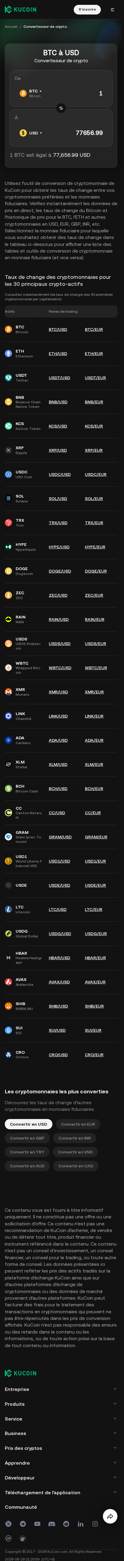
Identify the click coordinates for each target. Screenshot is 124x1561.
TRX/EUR (94, 522)
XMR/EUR (94, 691)
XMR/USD (58, 691)
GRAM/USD (60, 836)
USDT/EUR (95, 377)
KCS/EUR (94, 426)
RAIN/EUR (94, 619)
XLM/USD (58, 764)
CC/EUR (93, 812)
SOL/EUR (94, 498)
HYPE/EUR (95, 546)
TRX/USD (58, 522)
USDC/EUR (96, 474)
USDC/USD (60, 474)
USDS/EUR (95, 643)
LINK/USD (58, 716)
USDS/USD (59, 643)
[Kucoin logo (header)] (20, 9)
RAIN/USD (59, 619)
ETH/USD (58, 353)
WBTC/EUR (96, 667)
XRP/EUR (94, 450)
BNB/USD (58, 401)
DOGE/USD (60, 571)
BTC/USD (58, 329)
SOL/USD (58, 498)
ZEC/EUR (94, 595)
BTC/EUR (94, 329)
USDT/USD (59, 377)
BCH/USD (58, 788)
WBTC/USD (60, 667)
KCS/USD (58, 426)
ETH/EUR (94, 353)
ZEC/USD (58, 595)
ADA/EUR (94, 740)
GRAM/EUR (96, 836)
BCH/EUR (94, 788)
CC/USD (57, 812)
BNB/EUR (94, 401)
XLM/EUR (94, 764)
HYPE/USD (59, 546)
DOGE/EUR (96, 571)
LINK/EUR (94, 716)
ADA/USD (58, 740)
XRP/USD (58, 450)
